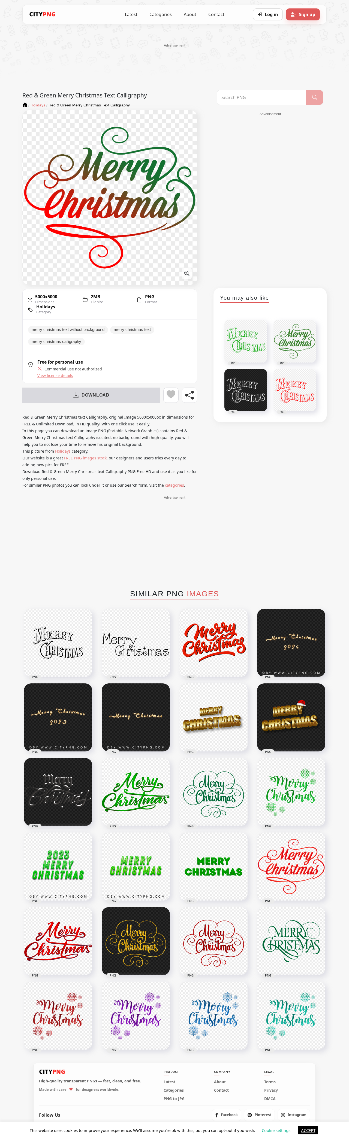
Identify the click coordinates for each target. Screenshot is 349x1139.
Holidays (45, 307)
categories (174, 485)
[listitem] (226, 1115)
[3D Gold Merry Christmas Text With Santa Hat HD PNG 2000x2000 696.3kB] (291, 717)
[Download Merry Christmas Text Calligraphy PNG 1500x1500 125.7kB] (136, 643)
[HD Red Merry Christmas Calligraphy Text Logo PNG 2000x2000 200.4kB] (213, 941)
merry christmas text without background (68, 329)
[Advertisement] (174, 60)
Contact (216, 14)
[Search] (314, 97)
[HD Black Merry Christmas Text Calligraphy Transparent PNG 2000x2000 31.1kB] (58, 643)
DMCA (270, 1098)
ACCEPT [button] (308, 1130)
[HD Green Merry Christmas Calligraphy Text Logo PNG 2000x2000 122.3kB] (213, 792)
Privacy (271, 1090)
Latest (131, 14)
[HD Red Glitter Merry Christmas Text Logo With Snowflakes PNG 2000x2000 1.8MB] (58, 1016)
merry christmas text (132, 329)
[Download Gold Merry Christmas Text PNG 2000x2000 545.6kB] (213, 717)
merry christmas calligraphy (56, 341)
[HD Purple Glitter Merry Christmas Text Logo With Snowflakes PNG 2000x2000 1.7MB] (136, 1016)
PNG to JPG (174, 1098)
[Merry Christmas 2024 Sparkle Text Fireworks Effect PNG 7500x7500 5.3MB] (291, 643)
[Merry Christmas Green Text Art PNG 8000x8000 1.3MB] (213, 867)
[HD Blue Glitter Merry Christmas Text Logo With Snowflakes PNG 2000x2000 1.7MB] (213, 1016)
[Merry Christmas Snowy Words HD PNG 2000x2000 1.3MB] (58, 792)
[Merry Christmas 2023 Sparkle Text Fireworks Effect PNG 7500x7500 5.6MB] (58, 717)
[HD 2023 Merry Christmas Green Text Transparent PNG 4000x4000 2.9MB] (58, 867)
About (190, 14)
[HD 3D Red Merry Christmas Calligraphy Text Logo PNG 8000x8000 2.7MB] (58, 941)
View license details (55, 375)
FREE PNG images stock (85, 457)
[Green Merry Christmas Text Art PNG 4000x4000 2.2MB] (136, 867)
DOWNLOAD (96, 395)
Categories (160, 14)
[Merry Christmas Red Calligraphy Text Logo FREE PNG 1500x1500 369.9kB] (213, 643)
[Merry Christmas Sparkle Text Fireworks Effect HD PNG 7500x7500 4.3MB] (136, 717)
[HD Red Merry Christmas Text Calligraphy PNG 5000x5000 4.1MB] (291, 867)
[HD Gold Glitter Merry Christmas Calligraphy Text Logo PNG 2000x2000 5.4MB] (136, 941)
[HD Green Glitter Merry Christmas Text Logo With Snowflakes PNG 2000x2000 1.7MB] (291, 792)
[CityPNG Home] (42, 14)
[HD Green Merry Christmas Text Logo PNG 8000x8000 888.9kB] (291, 941)
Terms (270, 1081)
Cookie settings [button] (276, 1130)
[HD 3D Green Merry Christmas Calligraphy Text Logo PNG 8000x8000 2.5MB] (136, 792)
